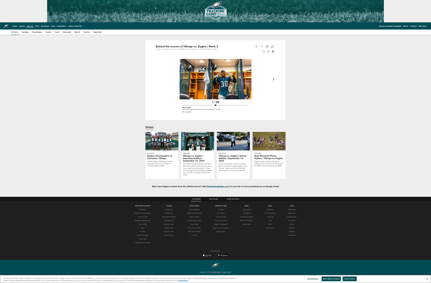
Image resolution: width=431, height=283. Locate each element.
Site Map (220, 209)
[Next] (273, 79)
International (221, 213)
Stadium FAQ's (168, 228)
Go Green (143, 231)
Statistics (292, 228)
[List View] (273, 52)
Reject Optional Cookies (331, 279)
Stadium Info (169, 209)
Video (270, 206)
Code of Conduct (169, 235)
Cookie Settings (312, 279)
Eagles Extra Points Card (194, 213)
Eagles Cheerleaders (221, 224)
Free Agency (246, 213)
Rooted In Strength (142, 235)
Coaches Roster (292, 217)
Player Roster (292, 209)
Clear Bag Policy (169, 220)
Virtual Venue (169, 213)
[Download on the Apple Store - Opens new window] (207, 255)
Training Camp (246, 224)
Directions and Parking (169, 217)
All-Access (270, 217)
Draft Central (246, 209)
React (270, 224)
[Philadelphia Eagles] (215, 265)
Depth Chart (291, 213)
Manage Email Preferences (143, 220)
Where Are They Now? (246, 220)
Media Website (221, 231)
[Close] (427, 278)
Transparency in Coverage (142, 242)
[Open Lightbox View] (215, 87)
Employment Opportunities (142, 213)
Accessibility (142, 209)
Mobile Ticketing (194, 217)
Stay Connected (221, 217)
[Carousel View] (263, 52)
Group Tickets (194, 224)
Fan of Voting (143, 224)
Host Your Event (169, 231)
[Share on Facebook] (256, 48)
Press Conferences (270, 213)
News (246, 206)
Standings (292, 231)
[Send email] (267, 48)
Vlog (270, 220)
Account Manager (194, 209)
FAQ (142, 228)
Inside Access (270, 228)
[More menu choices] (85, 26)
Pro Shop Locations (221, 220)
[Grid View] (268, 52)
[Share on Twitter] (262, 48)
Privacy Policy (143, 239)
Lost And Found (169, 224)
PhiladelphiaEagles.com (217, 186)
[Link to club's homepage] (6, 26)
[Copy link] (272, 47)
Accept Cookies (349, 279)
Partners (291, 224)
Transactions (292, 235)
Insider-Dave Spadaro (246, 217)
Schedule (194, 235)
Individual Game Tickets (194, 220)
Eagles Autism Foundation (221, 228)
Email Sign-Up (142, 217)
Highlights (270, 209)
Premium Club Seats (194, 228)
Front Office (291, 220)
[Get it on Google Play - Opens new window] (223, 256)
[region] (215, 279)
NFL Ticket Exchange (194, 231)
